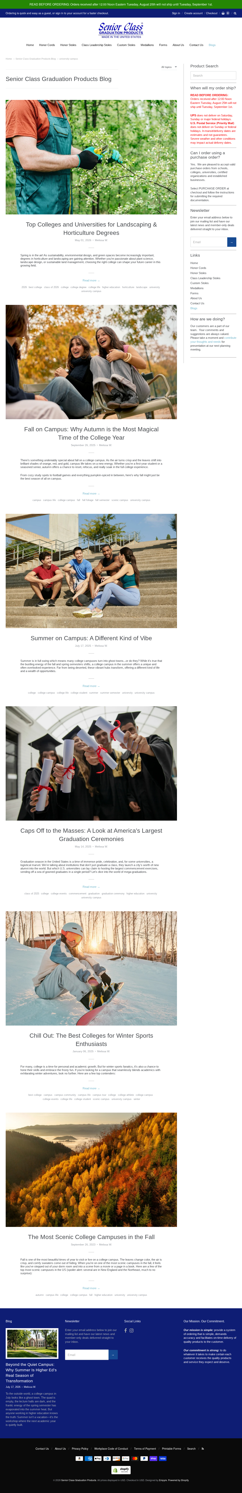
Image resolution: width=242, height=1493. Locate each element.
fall (78, 500)
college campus (66, 500)
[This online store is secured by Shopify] (121, 1473)
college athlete (126, 1094)
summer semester (110, 692)
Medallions (147, 45)
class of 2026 (51, 287)
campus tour (99, 1094)
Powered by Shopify (178, 1480)
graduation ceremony (113, 893)
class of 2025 (31, 893)
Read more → (91, 280)
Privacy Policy (80, 1448)
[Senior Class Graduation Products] (121, 30)
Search (191, 1448)
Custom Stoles (126, 45)
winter (137, 1099)
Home (30, 45)
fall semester (102, 500)
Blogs (212, 45)
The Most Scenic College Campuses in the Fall (91, 1237)
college (65, 287)
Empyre (163, 1480)
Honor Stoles (68, 45)
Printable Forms (171, 1448)
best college (35, 287)
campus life (49, 500)
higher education (111, 287)
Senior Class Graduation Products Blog (36, 59)
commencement (77, 893)
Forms (163, 45)
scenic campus (120, 500)
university (154, 287)
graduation (94, 893)
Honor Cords (47, 45)
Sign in (176, 13)
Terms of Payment (145, 1448)
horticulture (128, 287)
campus (37, 500)
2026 (24, 287)
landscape (141, 287)
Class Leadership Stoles (97, 45)
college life (94, 287)
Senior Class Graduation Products (78, 1480)
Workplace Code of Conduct (111, 1448)
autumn (40, 1295)
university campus (68, 59)
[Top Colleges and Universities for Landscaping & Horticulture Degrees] (91, 157)
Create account (193, 13)
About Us (178, 45)
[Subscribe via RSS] (203, 1448)
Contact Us (196, 45)
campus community (65, 1094)
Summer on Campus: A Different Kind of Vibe (91, 638)
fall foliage (87, 500)
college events (59, 893)
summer (93, 692)
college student (79, 692)
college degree (78, 287)
